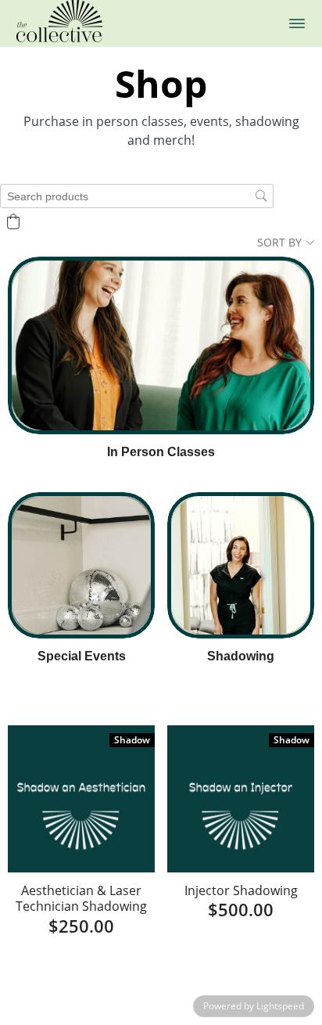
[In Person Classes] (161, 345)
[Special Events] (81, 565)
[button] (297, 23)
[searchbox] (137, 196)
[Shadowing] (240, 565)
